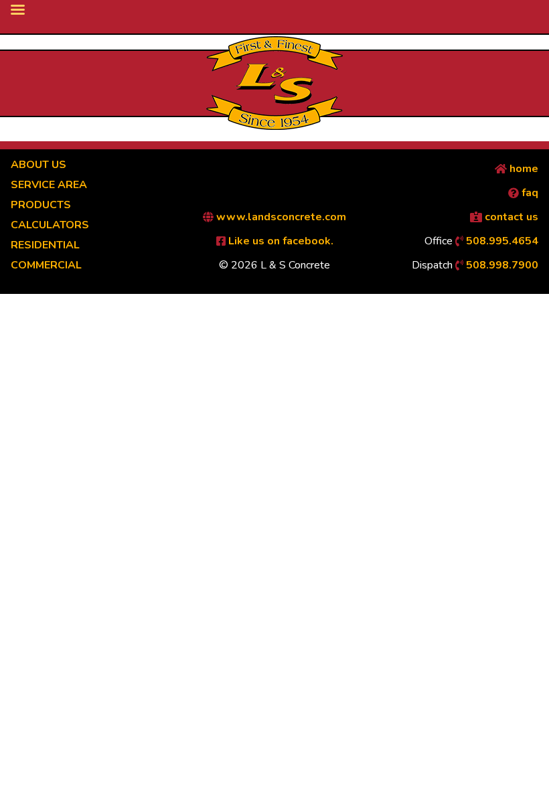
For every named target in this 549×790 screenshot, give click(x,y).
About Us (38, 164)
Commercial (46, 265)
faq (528, 192)
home (522, 168)
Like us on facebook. (279, 241)
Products (41, 205)
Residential (45, 245)
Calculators (50, 225)
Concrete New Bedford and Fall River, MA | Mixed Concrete (274, 83)
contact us (510, 217)
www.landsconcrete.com (280, 217)
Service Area (49, 184)
